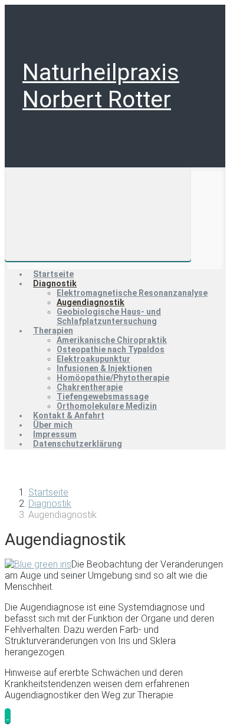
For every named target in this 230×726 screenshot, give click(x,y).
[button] (8, 715)
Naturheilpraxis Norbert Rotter (100, 86)
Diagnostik (49, 503)
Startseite (48, 492)
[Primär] (98, 214)
